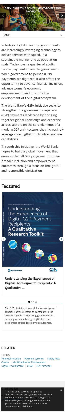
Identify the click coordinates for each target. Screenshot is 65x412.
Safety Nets (53, 358)
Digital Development (12, 365)
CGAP (30, 365)
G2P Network (44, 365)
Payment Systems (34, 358)
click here (27, 406)
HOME (6, 35)
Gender (5, 362)
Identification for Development (29, 362)
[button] (62, 15)
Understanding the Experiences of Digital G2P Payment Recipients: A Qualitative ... (30, 283)
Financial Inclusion (11, 358)
